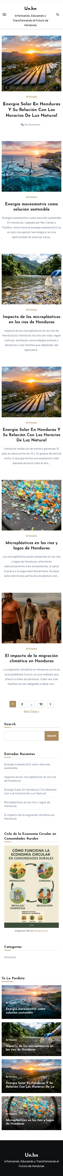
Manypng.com (41, 930)
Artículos (31, 97)
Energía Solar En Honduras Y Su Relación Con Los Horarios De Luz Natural (31, 435)
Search (10, 724)
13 (41, 704)
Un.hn (30, 9)
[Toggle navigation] (4, 14)
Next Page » (31, 711)
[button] (57, 88)
